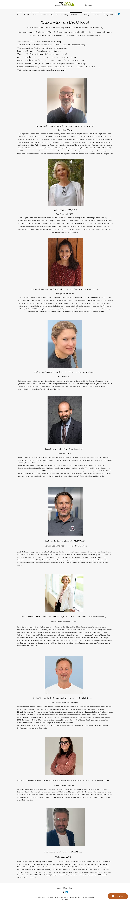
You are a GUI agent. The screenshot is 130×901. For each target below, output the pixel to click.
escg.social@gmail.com (65, 888)
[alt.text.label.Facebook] (116, 14)
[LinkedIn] (119, 14)
